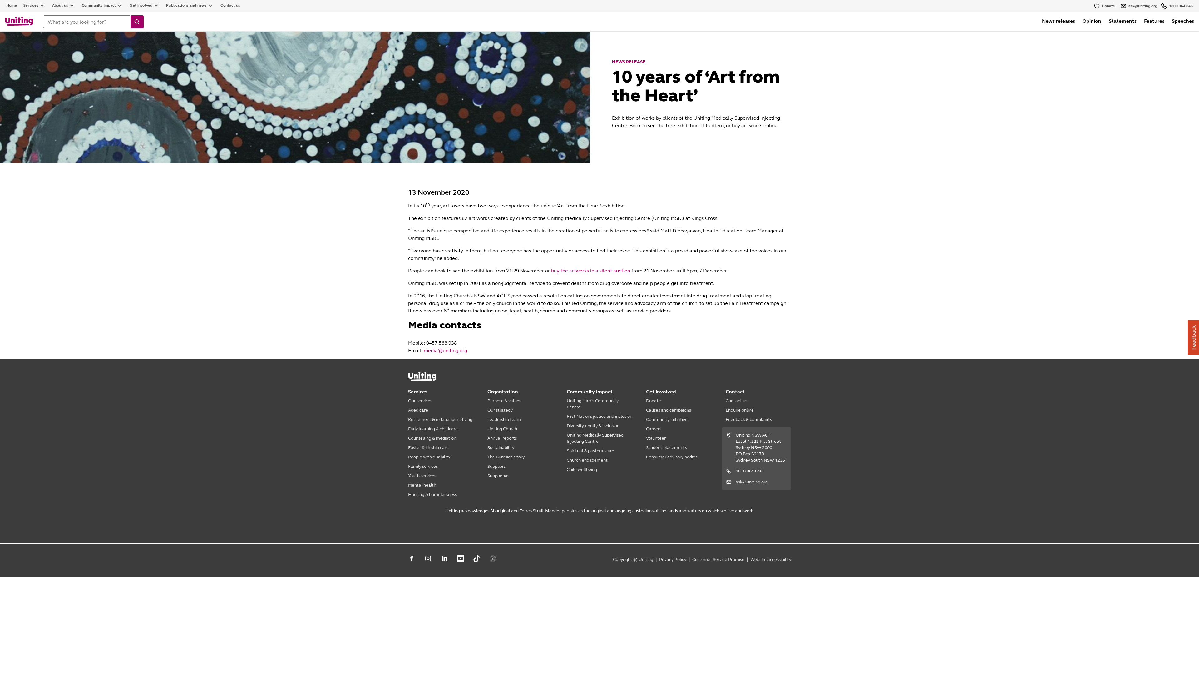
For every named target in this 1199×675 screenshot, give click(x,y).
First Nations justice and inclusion (599, 416)
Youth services (422, 475)
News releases (1058, 21)
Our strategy (500, 410)
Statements (1123, 21)
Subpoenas (498, 475)
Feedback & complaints (749, 419)
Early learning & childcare (433, 429)
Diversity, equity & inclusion (593, 425)
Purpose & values (504, 400)
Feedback (1193, 337)
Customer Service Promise (718, 559)
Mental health (422, 485)
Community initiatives (667, 419)
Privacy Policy (672, 559)
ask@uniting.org (752, 482)
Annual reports (502, 438)
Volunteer (656, 438)
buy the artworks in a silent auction (590, 271)
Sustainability (500, 447)
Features (1154, 21)
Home (11, 5)
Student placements (666, 447)
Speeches (1183, 21)
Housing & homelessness (432, 494)
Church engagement (587, 460)
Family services (423, 466)
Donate (653, 400)
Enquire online (740, 410)
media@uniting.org (445, 350)
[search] (137, 21)
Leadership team (504, 419)
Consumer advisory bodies (671, 457)
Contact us (230, 5)
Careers (653, 429)
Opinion (1092, 21)
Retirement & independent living (440, 419)
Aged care (418, 410)
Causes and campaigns (668, 410)
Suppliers (496, 466)
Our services (420, 400)
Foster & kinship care (428, 447)
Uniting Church (502, 429)
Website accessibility (770, 559)
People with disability (429, 457)
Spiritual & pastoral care (590, 450)
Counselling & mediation (432, 438)
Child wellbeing (582, 469)
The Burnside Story (506, 457)
